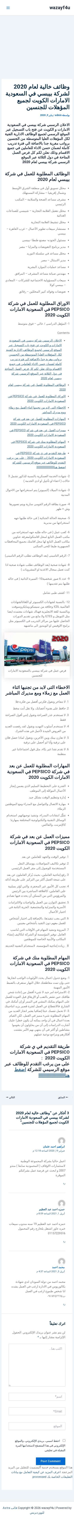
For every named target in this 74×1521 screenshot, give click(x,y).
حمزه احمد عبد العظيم (52, 1209)
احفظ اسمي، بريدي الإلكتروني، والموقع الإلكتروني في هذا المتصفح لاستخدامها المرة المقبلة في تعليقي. (40, 1445)
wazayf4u (60, 7)
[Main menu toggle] (8, 8)
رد (64, 1183)
